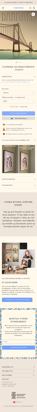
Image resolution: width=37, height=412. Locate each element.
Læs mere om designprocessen (17, 299)
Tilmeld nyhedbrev (18, 347)
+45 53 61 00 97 (7, 382)
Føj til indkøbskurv (18, 113)
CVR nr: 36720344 (8, 386)
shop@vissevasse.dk (9, 384)
